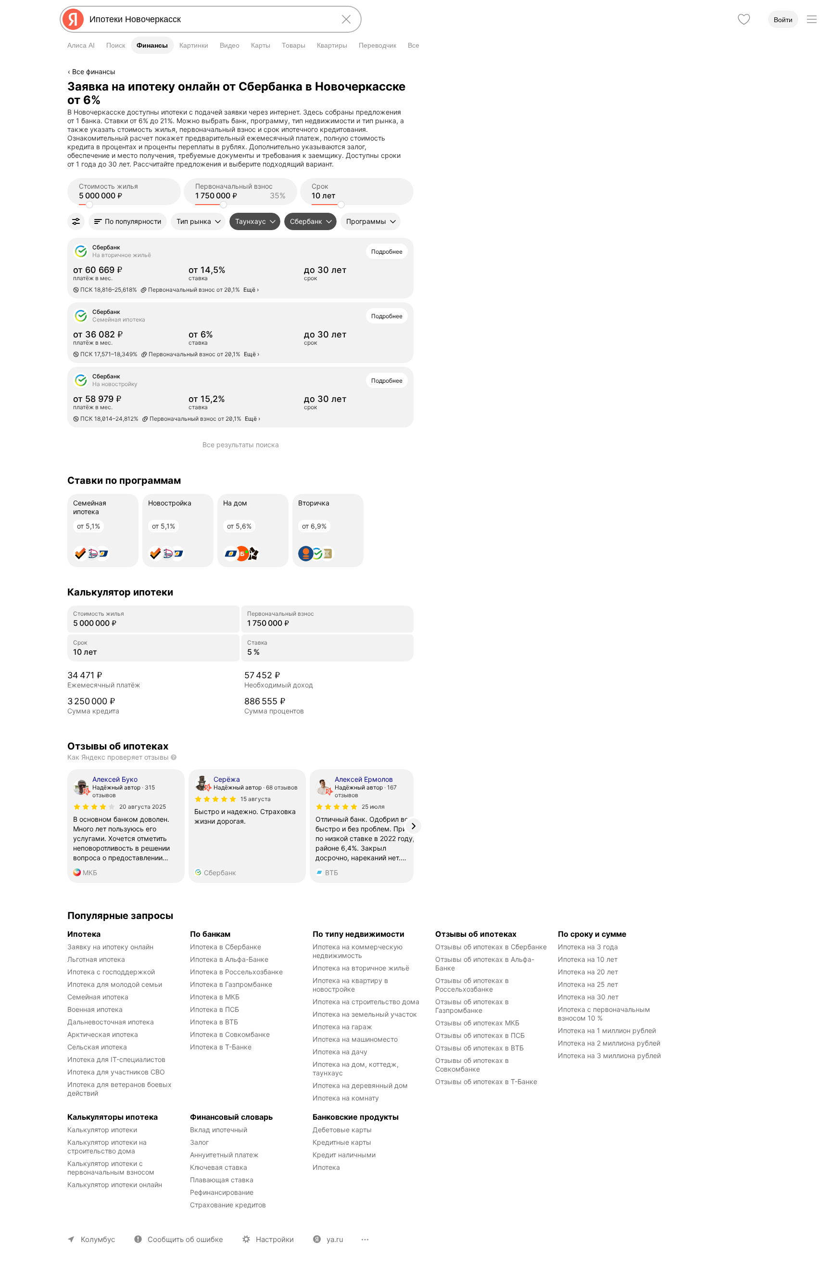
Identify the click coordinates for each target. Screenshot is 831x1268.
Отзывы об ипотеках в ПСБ (480, 1035)
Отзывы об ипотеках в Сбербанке (491, 947)
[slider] (89, 204)
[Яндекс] (73, 19)
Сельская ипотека (97, 1047)
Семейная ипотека (97, 997)
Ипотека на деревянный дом (360, 1085)
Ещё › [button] (251, 289)
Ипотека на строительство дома (366, 1001)
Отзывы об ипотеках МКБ (477, 1023)
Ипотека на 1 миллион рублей (607, 1030)
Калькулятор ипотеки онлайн (114, 1184)
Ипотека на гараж (342, 1026)
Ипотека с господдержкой (111, 972)
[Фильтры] (76, 221)
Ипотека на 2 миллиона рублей (609, 1043)
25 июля (373, 806)
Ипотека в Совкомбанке (230, 1034)
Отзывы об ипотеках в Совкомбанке (473, 1064)
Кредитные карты (342, 1142)
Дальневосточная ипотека (110, 1022)
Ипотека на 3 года (588, 947)
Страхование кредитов (228, 1205)
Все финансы (93, 71)
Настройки (275, 1239)
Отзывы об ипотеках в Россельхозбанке (473, 984)
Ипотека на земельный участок (365, 1014)
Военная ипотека (95, 1009)
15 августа (255, 798)
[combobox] (209, 19)
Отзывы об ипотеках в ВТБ (479, 1048)
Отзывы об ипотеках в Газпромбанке (473, 1005)
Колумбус (98, 1239)
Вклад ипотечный (218, 1130)
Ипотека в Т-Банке (221, 1047)
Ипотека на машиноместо (355, 1039)
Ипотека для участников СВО (116, 1072)
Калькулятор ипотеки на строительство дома (108, 1146)
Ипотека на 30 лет (588, 997)
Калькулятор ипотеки (102, 1130)
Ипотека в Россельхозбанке (236, 972)
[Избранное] (744, 19)
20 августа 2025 (142, 806)
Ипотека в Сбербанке (225, 947)
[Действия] (412, 86)
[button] (127, 221)
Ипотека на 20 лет (588, 972)
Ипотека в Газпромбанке (231, 984)
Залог (199, 1142)
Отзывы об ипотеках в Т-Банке (486, 1081)
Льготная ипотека (96, 959)
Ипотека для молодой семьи (114, 984)
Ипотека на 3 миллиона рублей (609, 1055)
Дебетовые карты (342, 1130)
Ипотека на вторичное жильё (361, 968)
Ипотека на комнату (346, 1098)
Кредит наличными (344, 1155)
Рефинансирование (221, 1192)
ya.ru (335, 1239)
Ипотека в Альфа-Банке (229, 959)
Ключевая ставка (218, 1167)
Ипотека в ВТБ (214, 1022)
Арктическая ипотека (102, 1034)
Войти (783, 20)
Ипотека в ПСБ (214, 1009)
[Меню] (811, 19)
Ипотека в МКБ (214, 997)
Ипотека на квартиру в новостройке (351, 984)
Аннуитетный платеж (224, 1155)
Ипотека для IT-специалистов (116, 1059)
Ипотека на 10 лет (587, 959)
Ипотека (326, 1167)
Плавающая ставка (221, 1180)
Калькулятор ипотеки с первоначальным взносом (110, 1167)
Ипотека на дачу (340, 1052)
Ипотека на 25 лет (588, 984)
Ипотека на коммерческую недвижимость (358, 951)
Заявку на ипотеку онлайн (110, 947)
